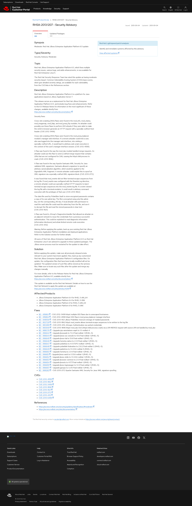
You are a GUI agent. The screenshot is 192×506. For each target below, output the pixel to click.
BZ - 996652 (44, 357)
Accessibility (71, 460)
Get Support (44, 2)
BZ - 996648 (44, 346)
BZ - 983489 (44, 325)
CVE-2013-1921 (45, 390)
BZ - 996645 (44, 338)
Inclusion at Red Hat (80, 494)
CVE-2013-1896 (45, 387)
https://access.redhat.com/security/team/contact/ (103, 419)
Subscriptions (8, 2)
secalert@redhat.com (61, 419)
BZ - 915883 (44, 314)
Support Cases (12, 460)
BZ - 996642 (44, 333)
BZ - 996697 (44, 368)
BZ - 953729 (44, 322)
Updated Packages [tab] (57, 33)
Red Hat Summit (107, 494)
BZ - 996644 (44, 336)
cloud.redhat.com (103, 465)
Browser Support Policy (75, 456)
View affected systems (108, 53)
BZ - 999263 (44, 370)
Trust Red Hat (72, 452)
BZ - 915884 (44, 317)
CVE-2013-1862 (45, 382)
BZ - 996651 (44, 354)
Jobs (28, 494)
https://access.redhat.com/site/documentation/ (52, 112)
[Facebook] (138, 438)
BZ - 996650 (44, 352)
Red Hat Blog (66, 494)
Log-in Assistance (43, 460)
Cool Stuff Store (94, 494)
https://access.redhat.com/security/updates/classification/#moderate (66, 407)
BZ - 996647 (44, 344)
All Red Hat (178, 10)
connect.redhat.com (104, 460)
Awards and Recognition (75, 465)
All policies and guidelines (48, 501)
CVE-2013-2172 (45, 392)
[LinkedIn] (128, 438)
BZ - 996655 (44, 365)
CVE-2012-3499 (45, 384)
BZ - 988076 (44, 330)
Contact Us (41, 452)
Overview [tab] (38, 33)
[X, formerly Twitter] (144, 438)
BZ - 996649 (44, 349)
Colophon (70, 469)
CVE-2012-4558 (45, 379)
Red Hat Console (32, 2)
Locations (43, 494)
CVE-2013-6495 (45, 398)
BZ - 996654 (44, 362)
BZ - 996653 (44, 360)
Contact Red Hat (54, 494)
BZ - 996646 (44, 341)
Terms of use (33, 501)
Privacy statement (21, 501)
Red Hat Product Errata (41, 20)
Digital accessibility (65, 501)
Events (35, 494)
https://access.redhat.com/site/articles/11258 (51, 289)
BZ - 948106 (44, 320)
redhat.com (101, 452)
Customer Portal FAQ (44, 456)
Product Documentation (15, 469)
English (170, 10)
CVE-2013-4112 (45, 395)
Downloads (19, 2)
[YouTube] (133, 438)
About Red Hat (20, 494)
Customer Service (13, 465)
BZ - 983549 (44, 328)
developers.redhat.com (105, 456)
